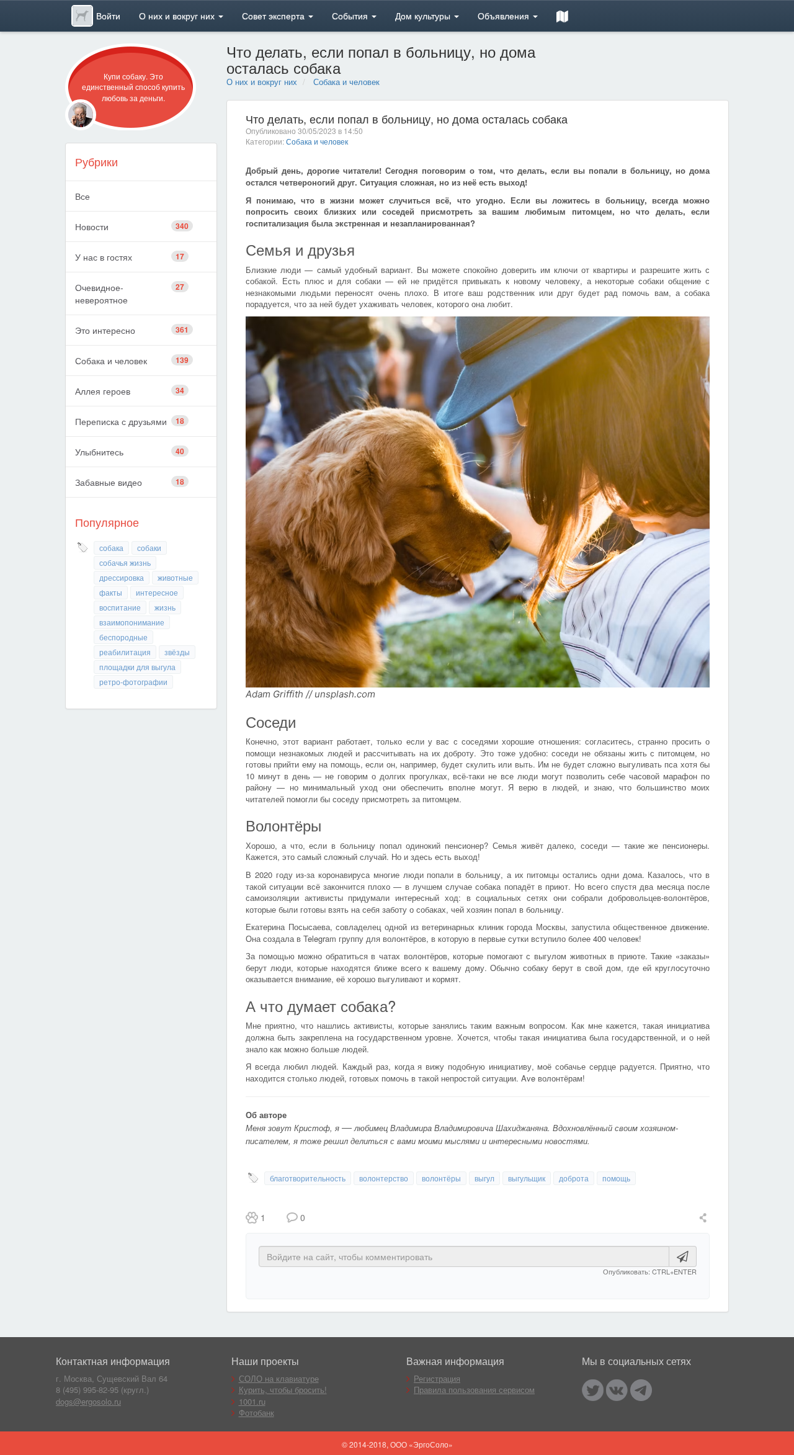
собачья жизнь (125, 562)
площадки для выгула (137, 666)
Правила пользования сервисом (474, 1389)
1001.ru (252, 1401)
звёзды (177, 652)
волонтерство (383, 1178)
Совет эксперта (274, 15)
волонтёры (441, 1178)
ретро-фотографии (133, 681)
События (351, 15)
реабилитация (125, 652)
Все (82, 196)
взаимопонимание (131, 622)
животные (175, 577)
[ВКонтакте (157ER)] (617, 1390)
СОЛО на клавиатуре (279, 1378)
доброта (574, 1178)
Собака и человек (346, 81)
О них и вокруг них (178, 15)
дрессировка (121, 577)
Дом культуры (424, 15)
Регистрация (437, 1378)
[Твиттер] (593, 1390)
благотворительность (308, 1178)
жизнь (165, 607)
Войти (108, 15)
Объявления (505, 15)
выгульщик (526, 1178)
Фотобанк (256, 1412)
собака (111, 547)
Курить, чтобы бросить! (283, 1389)
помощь (616, 1178)
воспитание (120, 607)
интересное (157, 592)
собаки (149, 547)
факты (110, 592)
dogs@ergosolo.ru (88, 1401)
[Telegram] (641, 1390)
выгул (484, 1178)
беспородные (123, 637)
